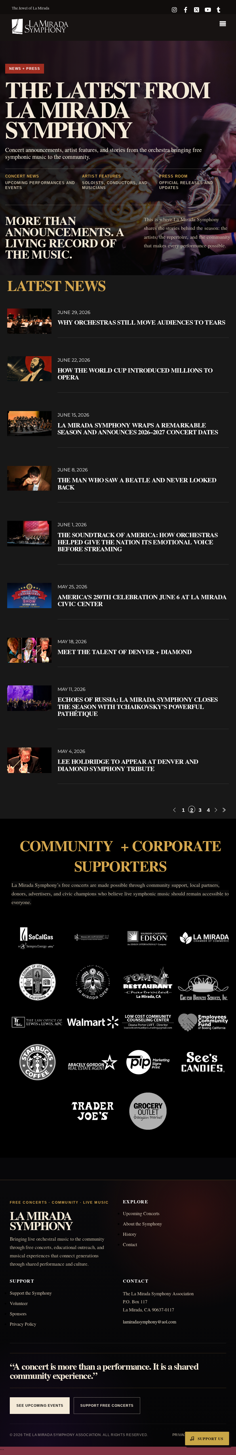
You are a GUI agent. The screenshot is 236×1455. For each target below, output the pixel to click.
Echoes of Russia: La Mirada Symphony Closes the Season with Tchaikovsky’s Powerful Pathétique (138, 706)
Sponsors (18, 1314)
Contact (130, 1244)
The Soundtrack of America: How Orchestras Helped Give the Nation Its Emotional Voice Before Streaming (138, 542)
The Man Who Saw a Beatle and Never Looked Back (137, 483)
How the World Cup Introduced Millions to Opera (135, 373)
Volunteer (19, 1303)
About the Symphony (142, 1224)
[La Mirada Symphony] (40, 30)
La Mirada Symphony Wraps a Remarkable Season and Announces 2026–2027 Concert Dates (138, 428)
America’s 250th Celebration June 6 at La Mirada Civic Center (142, 600)
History (129, 1234)
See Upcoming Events (39, 1406)
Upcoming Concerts (141, 1213)
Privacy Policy (23, 1324)
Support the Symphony (31, 1293)
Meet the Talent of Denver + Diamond (124, 651)
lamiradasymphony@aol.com (149, 1322)
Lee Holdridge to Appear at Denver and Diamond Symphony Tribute (128, 765)
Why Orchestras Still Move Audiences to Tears (141, 322)
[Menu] (224, 24)
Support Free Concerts (106, 1406)
